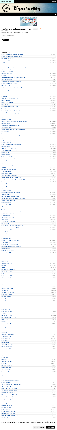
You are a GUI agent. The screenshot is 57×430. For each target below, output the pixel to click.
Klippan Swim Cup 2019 (6, 284)
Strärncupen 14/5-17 (6, 323)
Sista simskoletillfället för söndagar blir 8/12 (11, 92)
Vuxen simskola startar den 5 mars (9, 175)
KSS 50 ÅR (3, 265)
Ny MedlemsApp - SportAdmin (8, 115)
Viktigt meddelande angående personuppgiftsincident (13, 77)
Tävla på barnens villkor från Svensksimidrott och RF (13, 129)
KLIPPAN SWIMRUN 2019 (6, 294)
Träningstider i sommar (6, 361)
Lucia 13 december (5, 409)
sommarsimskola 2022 (6, 194)
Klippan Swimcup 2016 (6, 338)
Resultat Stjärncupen (6, 296)
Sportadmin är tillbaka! (6, 79)
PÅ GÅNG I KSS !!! (5, 207)
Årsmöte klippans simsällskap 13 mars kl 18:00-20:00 (13, 179)
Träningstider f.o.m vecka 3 (7, 334)
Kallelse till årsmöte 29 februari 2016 (9, 415)
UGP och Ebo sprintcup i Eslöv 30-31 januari (11, 394)
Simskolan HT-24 (5, 96)
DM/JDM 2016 (4, 359)
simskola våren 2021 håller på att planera (10, 240)
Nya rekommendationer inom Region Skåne (11, 246)
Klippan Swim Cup (5, 163)
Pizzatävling (4, 332)
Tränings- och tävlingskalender (8, 399)
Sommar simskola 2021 (6, 229)
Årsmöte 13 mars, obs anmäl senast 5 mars (11, 177)
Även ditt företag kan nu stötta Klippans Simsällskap (13, 198)
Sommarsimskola (5, 131)
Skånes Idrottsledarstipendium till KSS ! (10, 227)
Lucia (2, 273)
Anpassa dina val (5, 427)
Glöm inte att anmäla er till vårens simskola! (11, 81)
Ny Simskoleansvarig (6, 100)
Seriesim (3, 267)
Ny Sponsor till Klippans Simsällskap (9, 106)
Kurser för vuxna (5, 104)
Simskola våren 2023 (6, 184)
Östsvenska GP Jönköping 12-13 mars (9, 374)
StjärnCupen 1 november (7, 417)
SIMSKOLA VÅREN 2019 (6, 303)
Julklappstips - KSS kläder (7, 209)
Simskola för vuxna (5, 215)
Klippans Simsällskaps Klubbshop (9, 69)
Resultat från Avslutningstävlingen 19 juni (16, 29)
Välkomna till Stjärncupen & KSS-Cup (9, 98)
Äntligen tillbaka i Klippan (7, 140)
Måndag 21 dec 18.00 (6, 407)
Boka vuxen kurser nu (6, 202)
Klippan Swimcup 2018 (6, 309)
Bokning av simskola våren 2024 (8, 158)
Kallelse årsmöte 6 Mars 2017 (8, 328)
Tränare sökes (4, 219)
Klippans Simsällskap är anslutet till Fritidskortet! (12, 54)
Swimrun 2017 (4, 319)
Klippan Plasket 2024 (6, 138)
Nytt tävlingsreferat (5, 133)
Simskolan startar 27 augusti (7, 165)
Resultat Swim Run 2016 (6, 351)
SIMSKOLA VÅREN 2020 (6, 271)
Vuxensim (3, 167)
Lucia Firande (4, 65)
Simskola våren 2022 (6, 204)
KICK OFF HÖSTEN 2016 (6, 346)
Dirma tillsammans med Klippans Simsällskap (11, 136)
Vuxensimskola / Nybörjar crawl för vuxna (10, 125)
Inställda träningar (5, 154)
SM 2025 (3, 62)
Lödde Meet (4, 363)
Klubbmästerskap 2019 (6, 275)
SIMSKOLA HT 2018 (5, 313)
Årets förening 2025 (5, 60)
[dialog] (28, 424)
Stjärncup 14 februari (6, 386)
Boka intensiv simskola (6, 173)
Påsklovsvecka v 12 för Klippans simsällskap (11, 376)
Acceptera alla (50, 427)
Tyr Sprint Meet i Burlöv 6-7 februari (9, 390)
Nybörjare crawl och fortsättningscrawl (10, 196)
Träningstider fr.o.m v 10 (6, 326)
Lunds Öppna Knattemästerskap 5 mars (10, 380)
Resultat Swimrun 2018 (6, 315)
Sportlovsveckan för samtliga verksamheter (11, 384)
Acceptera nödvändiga (39, 427)
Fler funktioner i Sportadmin (7, 250)
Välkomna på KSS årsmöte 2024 (8, 148)
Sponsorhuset (4, 290)
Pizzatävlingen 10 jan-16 (6, 403)
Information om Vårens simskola (8, 85)
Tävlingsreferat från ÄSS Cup (8, 156)
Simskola (3, 255)
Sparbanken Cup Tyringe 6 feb (8, 392)
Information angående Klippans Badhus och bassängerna (14, 67)
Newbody (3, 75)
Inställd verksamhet (5, 152)
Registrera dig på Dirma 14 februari (9, 388)
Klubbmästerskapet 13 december (8, 411)
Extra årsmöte (4, 378)
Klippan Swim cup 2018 (6, 311)
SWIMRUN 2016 (4, 357)
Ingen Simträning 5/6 (6, 119)
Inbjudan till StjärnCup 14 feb (7, 396)
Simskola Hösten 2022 (6, 190)
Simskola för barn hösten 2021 (8, 221)
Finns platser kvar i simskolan (8, 213)
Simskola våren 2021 (6, 234)
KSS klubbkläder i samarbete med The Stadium (12, 225)
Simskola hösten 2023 (6, 171)
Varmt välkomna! (5, 108)
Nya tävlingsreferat (5, 123)
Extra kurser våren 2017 (6, 330)
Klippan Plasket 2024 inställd (7, 117)
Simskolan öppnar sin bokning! (8, 280)
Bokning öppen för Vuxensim (8, 269)
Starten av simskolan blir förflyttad (9, 150)
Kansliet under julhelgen (6, 405)
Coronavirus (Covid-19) (6, 263)
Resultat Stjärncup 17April (7, 365)
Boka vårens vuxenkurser (7, 181)
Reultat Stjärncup (5, 342)
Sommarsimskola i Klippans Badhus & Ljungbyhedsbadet (14, 121)
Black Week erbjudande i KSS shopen (9, 90)
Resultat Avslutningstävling (7, 37)
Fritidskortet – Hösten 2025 (7, 71)
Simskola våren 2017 (6, 336)
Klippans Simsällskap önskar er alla (9, 83)
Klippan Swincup (5, 340)
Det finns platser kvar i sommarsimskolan (10, 192)
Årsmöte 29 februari (6, 382)
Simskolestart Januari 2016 (7, 401)
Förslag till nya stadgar (6, 142)
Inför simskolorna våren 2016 (8, 413)
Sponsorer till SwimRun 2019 (7, 292)
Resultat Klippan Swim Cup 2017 (8, 317)
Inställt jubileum (5, 261)
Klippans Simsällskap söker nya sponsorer (11, 144)
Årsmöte (3, 236)
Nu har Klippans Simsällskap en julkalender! (11, 186)
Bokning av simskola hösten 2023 (8, 169)
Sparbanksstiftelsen (6, 298)
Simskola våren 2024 (6, 161)
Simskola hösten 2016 (6, 348)
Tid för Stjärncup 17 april (6, 369)
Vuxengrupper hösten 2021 (7, 217)
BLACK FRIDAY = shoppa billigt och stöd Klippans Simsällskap (14, 211)
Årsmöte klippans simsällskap (8, 200)
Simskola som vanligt (6, 127)
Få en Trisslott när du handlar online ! (9, 244)
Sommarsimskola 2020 (6, 257)
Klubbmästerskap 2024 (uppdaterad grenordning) (12, 88)
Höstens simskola (5, 223)
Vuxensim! (3, 282)
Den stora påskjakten (6, 371)
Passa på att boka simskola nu (8, 232)
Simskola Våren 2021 (6, 242)
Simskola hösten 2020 (6, 252)
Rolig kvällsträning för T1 (6, 367)
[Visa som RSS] (40, 28)
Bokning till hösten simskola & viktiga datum (11, 110)
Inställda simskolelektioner (7, 102)
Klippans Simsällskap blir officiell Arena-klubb (11, 56)
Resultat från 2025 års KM (7, 58)
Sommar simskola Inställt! (7, 288)
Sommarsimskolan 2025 (6, 73)
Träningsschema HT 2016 (7, 344)
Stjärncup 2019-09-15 (6, 277)
